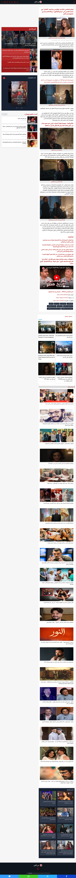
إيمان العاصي (69, 303)
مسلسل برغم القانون (52, 306)
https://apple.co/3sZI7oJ (62, 297)
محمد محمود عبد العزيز (68, 306)
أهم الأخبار (32, 29)
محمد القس (60, 306)
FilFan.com (47, 873)
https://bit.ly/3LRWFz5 (59, 300)
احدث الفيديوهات (20, 114)
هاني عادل (57, 303)
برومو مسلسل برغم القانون (67, 308)
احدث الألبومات (32, 77)
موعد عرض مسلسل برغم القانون (54, 308)
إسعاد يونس (63, 303)
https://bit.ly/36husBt (62, 294)
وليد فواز (51, 303)
